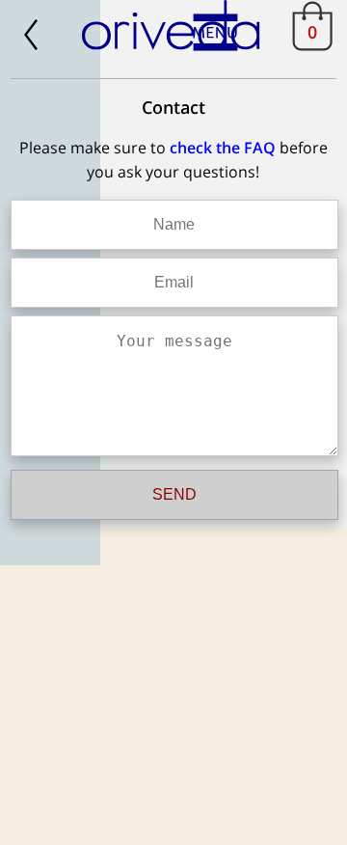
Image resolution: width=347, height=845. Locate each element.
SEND (174, 494)
